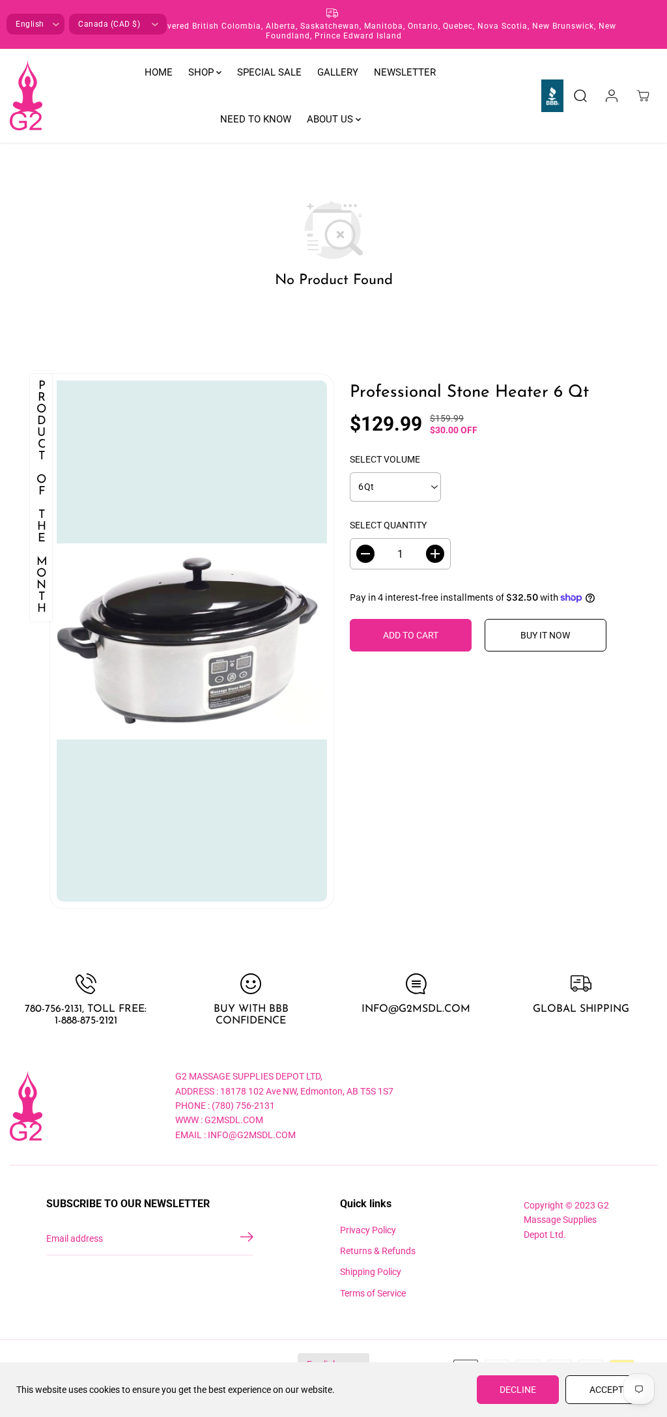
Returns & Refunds (378, 1251)
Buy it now (545, 635)
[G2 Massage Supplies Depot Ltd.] (26, 95)
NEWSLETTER (405, 72)
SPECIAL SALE (269, 72)
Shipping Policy (370, 1272)
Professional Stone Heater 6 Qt (469, 392)
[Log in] (611, 95)
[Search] (580, 95)
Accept (606, 1389)
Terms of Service (373, 1293)
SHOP (202, 72)
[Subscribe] (246, 1239)
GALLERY (337, 72)
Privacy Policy (368, 1230)
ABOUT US (331, 119)
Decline (518, 1389)
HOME (159, 72)
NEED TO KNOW (255, 119)
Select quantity (388, 525)
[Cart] (643, 95)
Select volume (385, 459)
